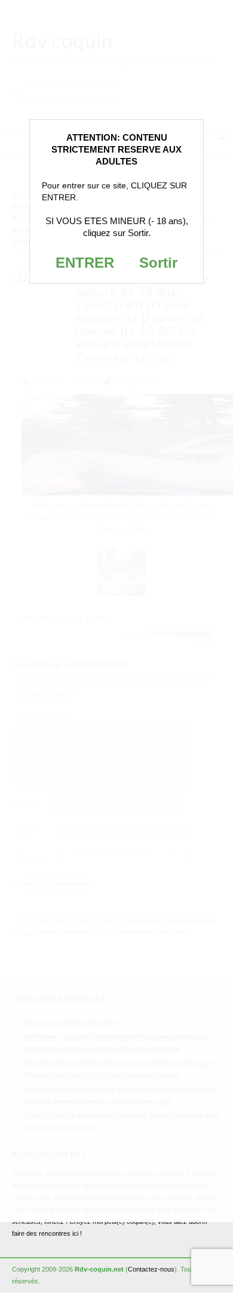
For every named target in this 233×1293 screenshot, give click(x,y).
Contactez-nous (151, 1269)
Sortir (158, 263)
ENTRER (85, 263)
